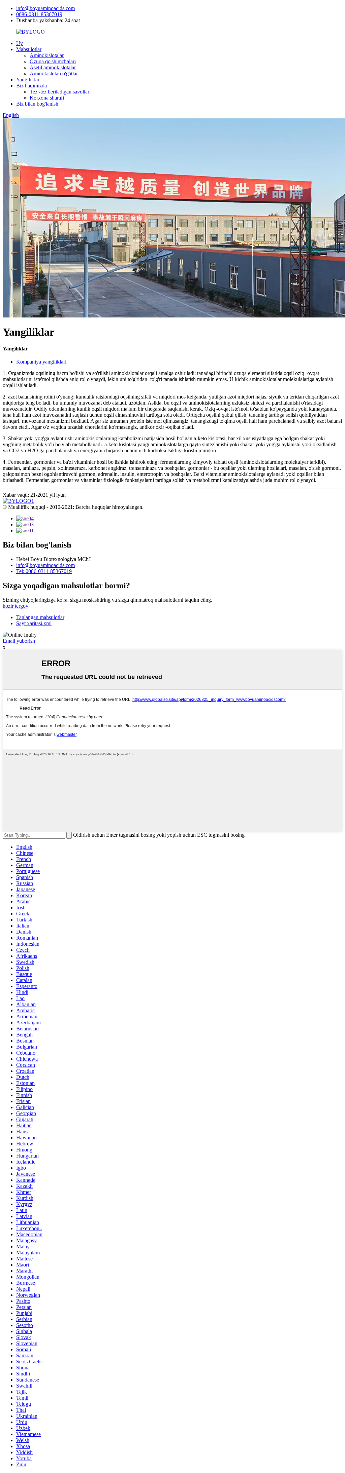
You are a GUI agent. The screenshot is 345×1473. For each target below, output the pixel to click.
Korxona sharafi (47, 98)
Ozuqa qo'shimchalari (53, 61)
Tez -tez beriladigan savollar (59, 92)
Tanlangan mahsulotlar (40, 617)
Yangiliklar (27, 79)
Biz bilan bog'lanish (37, 104)
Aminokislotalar (47, 55)
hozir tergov (15, 606)
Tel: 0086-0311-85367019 (44, 571)
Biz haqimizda (31, 85)
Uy (19, 43)
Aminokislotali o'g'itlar (54, 73)
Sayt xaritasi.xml (34, 623)
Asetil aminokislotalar (53, 67)
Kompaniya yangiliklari (41, 362)
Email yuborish (19, 641)
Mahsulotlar (28, 49)
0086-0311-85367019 (39, 14)
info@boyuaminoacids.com (45, 8)
